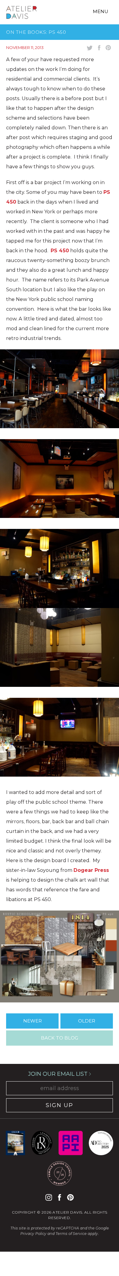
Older (86, 1021)
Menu (100, 11)
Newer (32, 1021)
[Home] (21, 13)
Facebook (59, 1197)
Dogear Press (91, 870)
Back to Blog (59, 1038)
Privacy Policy (33, 1233)
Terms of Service (71, 1233)
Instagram (48, 1197)
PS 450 (60, 250)
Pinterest (70, 1197)
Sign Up (59, 1105)
